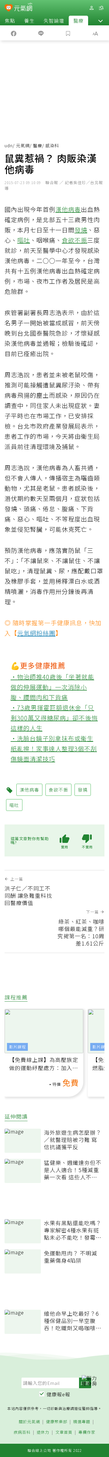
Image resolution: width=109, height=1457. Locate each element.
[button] (100, 20)
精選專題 (81, 1422)
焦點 (10, 20)
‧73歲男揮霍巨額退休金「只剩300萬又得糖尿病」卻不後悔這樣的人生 (54, 717)
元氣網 (23, 145)
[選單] (101, 8)
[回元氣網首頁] (23, 7)
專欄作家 (86, 1432)
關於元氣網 (29, 1422)
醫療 (78, 20)
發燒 (80, 229)
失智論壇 (54, 20)
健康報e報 (58, 1394)
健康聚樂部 (56, 1422)
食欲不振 (74, 240)
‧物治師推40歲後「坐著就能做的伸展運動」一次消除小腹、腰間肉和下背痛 (52, 687)
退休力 (43, 1432)
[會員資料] (91, 8)
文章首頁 (63, 1432)
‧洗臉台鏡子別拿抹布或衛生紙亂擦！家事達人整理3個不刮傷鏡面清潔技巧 (54, 748)
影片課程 (17, 1047)
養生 (29, 20)
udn (9, 145)
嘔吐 (23, 240)
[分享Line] (40, 32)
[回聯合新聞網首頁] (9, 8)
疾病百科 (22, 1432)
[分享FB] (13, 32)
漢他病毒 (68, 209)
